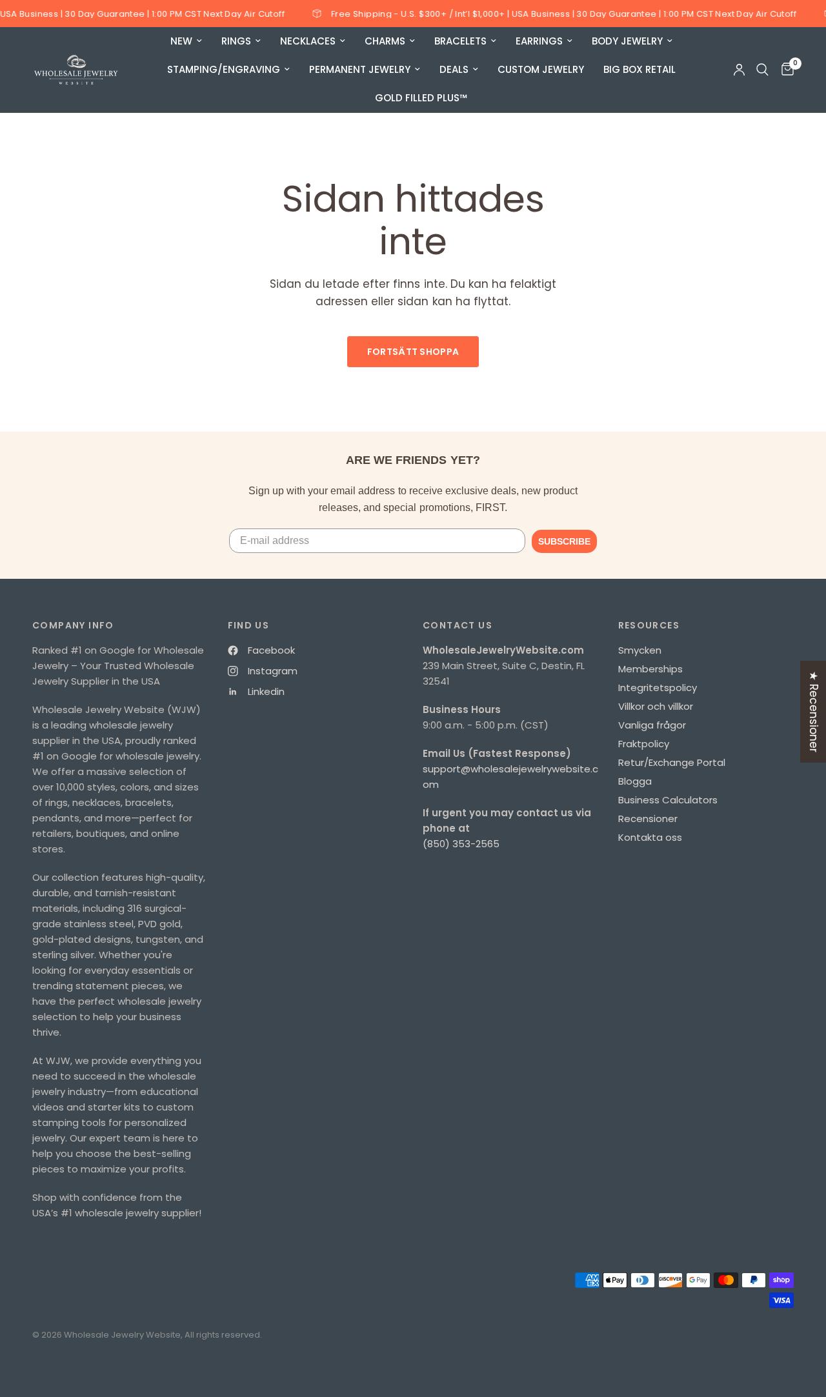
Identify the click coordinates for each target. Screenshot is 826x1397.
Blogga (635, 781)
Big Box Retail (639, 69)
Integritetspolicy (657, 687)
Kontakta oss (650, 837)
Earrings (539, 41)
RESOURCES (649, 625)
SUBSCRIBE (564, 541)
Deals (453, 69)
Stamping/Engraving (223, 69)
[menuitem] (186, 41)
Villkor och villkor (655, 706)
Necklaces (308, 41)
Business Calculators (668, 800)
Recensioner (648, 818)
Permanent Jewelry (359, 69)
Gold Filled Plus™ (421, 98)
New (181, 41)
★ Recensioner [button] (813, 711)
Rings (236, 41)
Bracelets (460, 41)
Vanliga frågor (652, 725)
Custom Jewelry (541, 69)
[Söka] (762, 69)
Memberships (650, 669)
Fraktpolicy (643, 743)
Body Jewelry (627, 41)
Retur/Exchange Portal (671, 762)
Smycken (639, 650)
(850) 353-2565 (461, 843)
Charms (385, 41)
